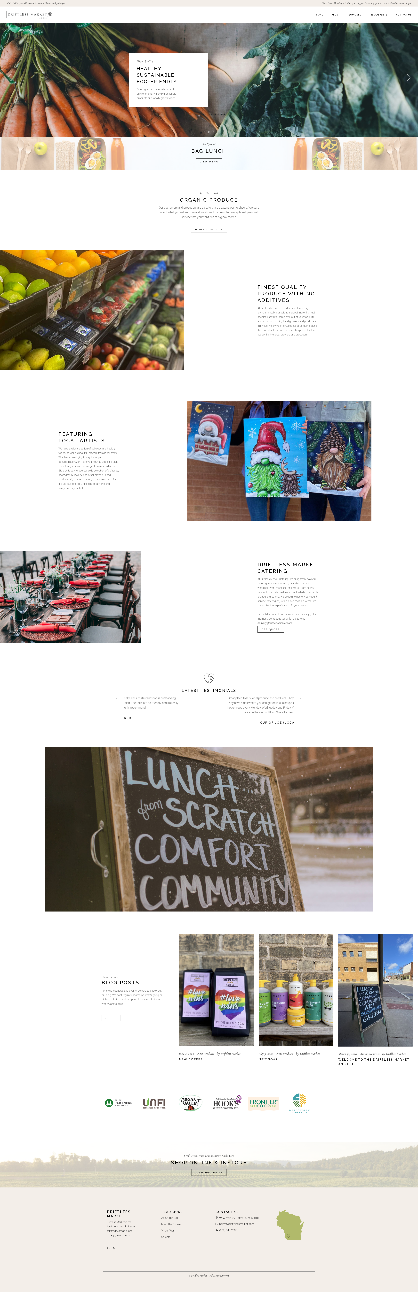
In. (114, 1248)
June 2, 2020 (186, 1054)
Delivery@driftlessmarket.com (27, 3)
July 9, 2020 (345, 1054)
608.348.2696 (58, 3)
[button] (117, 699)
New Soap (348, 1059)
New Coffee (270, 1059)
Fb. (109, 1248)
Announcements (207, 1054)
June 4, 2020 (266, 1054)
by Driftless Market (231, 1054)
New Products (285, 1054)
